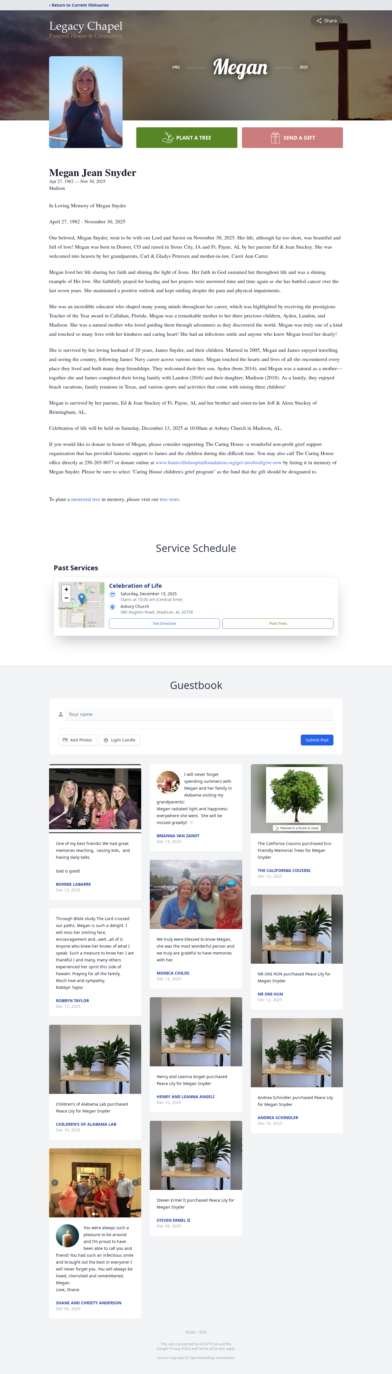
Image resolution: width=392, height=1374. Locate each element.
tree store (169, 498)
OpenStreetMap (202, 1357)
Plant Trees (278, 623)
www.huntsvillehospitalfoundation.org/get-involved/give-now (219, 462)
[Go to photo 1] (93, 1214)
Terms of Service (211, 1348)
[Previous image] (54, 1182)
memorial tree (85, 498)
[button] (81, 599)
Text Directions (164, 623)
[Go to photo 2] (97, 1214)
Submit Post (317, 740)
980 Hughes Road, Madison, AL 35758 (157, 612)
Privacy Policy (180, 1348)
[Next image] (135, 1182)
